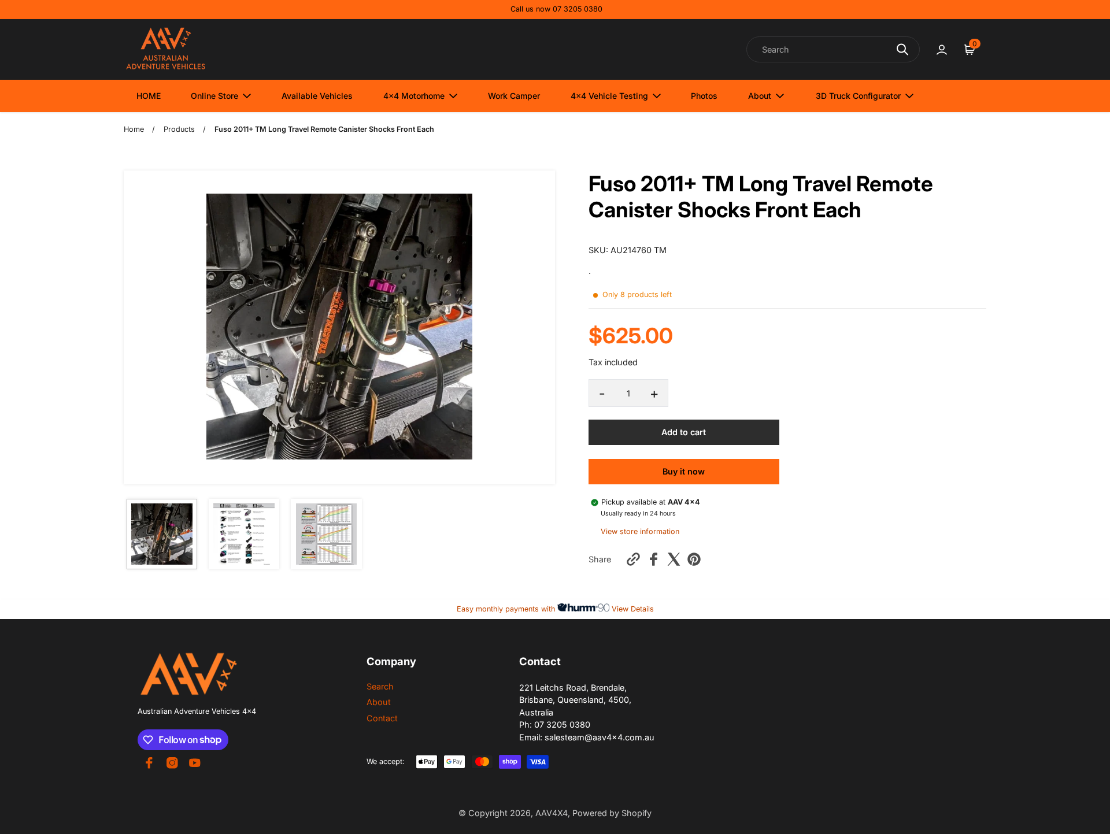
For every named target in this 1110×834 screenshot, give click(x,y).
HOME (148, 96)
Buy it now (684, 471)
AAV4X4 (551, 813)
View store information (640, 531)
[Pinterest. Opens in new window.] (694, 559)
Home (134, 129)
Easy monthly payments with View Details (555, 609)
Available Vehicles (317, 96)
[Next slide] (539, 327)
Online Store (214, 96)
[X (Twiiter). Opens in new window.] (674, 559)
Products (179, 129)
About (759, 96)
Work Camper (514, 96)
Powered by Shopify (612, 813)
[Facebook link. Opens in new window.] (149, 762)
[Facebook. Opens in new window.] (653, 559)
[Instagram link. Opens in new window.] (172, 762)
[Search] (902, 49)
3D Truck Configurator (858, 96)
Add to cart (683, 431)
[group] (162, 534)
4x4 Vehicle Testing (609, 96)
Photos (704, 96)
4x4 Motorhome (414, 96)
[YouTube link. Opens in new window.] (194, 762)
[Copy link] (633, 559)
